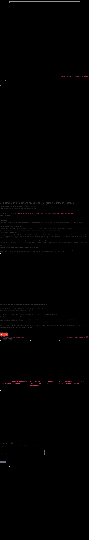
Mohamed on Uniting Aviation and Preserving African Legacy (13, 382)
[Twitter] (4, 448)
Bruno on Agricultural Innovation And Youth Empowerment (72, 382)
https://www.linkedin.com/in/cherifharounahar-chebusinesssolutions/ (34, 213)
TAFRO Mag (76, 76)
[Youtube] (8, 448)
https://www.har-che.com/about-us (65, 213)
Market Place (85, 76)
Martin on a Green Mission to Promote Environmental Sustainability (41, 383)
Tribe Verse (62, 76)
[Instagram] (14, 448)
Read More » (3, 386)
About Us (69, 76)
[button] (1, 334)
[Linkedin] (11, 448)
